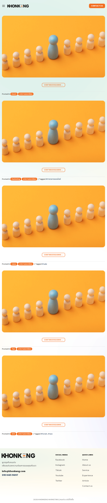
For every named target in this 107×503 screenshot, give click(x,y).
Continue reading (53, 85)
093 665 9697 (10, 475)
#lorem (44, 433)
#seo (50, 433)
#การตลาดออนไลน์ (53, 179)
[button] (4, 6)
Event (14, 94)
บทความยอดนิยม (25, 94)
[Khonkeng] (17, 6)
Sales (14, 264)
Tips (13, 349)
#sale (44, 264)
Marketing (16, 179)
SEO (13, 433)
